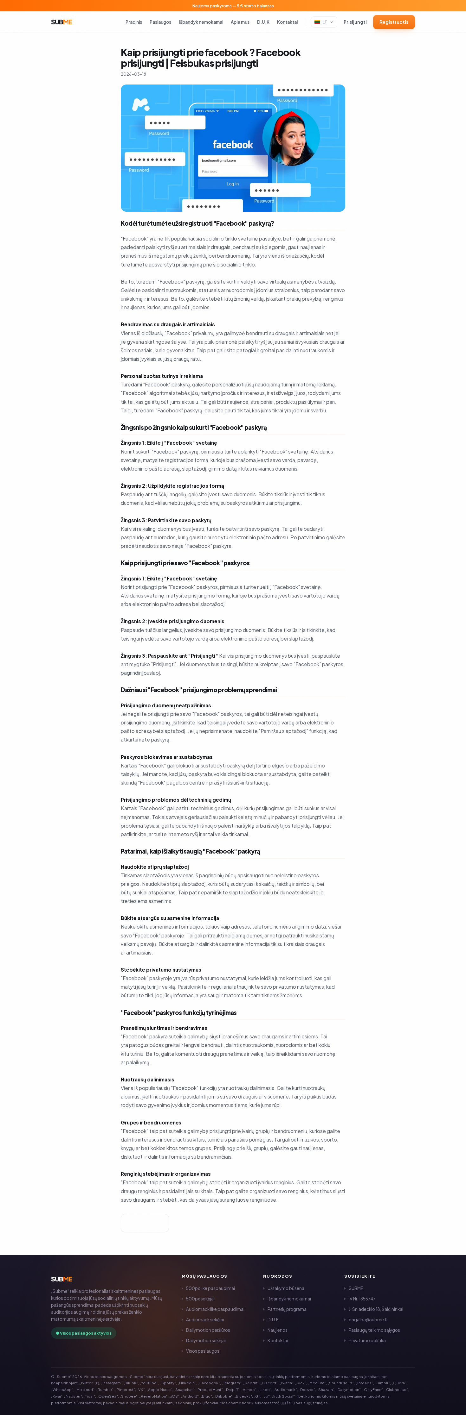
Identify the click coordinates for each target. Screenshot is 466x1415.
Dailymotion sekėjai (206, 1340)
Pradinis (134, 22)
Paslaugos (160, 22)
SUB (61, 22)
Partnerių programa (287, 1309)
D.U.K (263, 22)
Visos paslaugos (202, 1351)
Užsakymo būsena (286, 1288)
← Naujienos (145, 1223)
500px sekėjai (200, 1298)
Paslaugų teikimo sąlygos (374, 1330)
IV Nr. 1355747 (362, 1298)
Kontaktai (287, 22)
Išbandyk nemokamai (201, 22)
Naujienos (278, 1330)
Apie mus (240, 22)
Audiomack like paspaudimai (215, 1309)
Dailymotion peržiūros (208, 1330)
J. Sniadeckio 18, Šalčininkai (376, 1309)
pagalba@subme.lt (368, 1319)
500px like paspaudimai (210, 1288)
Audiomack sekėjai (205, 1319)
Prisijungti (355, 22)
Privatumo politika (367, 1340)
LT (324, 21)
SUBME (356, 1288)
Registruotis (394, 22)
